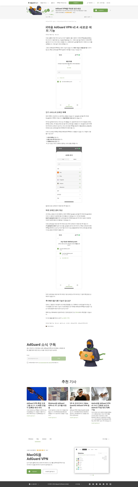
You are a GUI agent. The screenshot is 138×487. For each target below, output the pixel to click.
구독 (58, 358)
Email (28, 355)
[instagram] (90, 484)
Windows (30, 439)
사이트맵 (77, 484)
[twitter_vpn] (96, 484)
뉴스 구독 (48, 17)
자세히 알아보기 (50, 471)
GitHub (77, 312)
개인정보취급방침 (43, 362)
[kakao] (110, 484)
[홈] (33, 3)
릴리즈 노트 (62, 323)
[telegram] (103, 484)
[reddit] (107, 484)
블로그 (54, 21)
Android (44, 439)
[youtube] (100, 484)
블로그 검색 (87, 17)
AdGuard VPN (49, 21)
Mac (38, 439)
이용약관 (50, 362)
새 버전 (68, 323)
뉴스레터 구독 (65, 318)
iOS (50, 439)
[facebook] (93, 484)
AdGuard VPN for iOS (83, 323)
